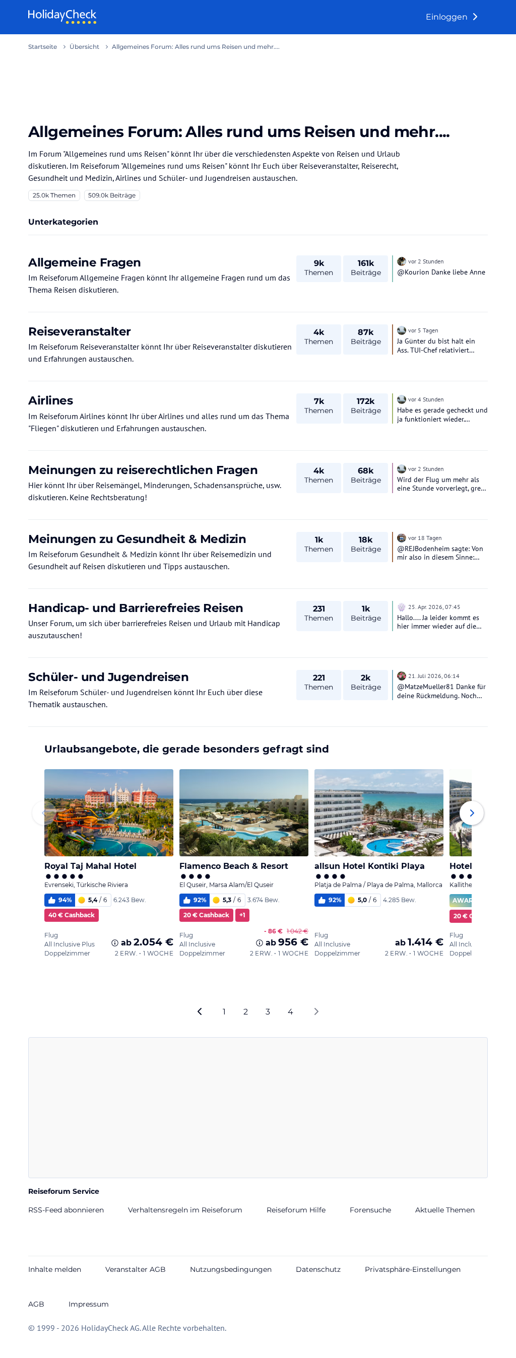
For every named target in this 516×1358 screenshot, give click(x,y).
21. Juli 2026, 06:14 (434, 676)
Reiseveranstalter (79, 331)
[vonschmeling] (401, 537)
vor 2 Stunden (426, 261)
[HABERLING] (401, 329)
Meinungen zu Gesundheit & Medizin (137, 538)
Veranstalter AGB (135, 1269)
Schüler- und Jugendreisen (108, 676)
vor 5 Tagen (423, 330)
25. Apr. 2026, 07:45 (434, 606)
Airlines (50, 400)
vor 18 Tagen (425, 537)
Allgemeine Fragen (84, 262)
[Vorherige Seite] (200, 1012)
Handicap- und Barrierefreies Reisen (135, 607)
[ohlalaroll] (401, 606)
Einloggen (448, 17)
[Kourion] (401, 675)
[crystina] (401, 260)
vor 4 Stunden (426, 399)
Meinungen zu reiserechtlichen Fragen (142, 469)
